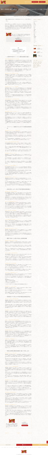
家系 (34, 22)
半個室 (34, 35)
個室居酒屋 (35, 36)
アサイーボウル (37, 64)
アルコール (34, 64)
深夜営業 (35, 29)
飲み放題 (35, 24)
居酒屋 (34, 30)
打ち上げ (40, 63)
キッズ (34, 42)
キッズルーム (35, 41)
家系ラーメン (35, 31)
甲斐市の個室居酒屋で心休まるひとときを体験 (19, 50)
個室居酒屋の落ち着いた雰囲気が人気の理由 (18, 51)
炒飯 (34, 28)
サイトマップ (24, 448)
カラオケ (38, 63)
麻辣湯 (34, 23)
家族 (33, 63)
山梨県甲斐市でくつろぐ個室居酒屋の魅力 (17, 49)
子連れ (35, 63)
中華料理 (35, 37)
